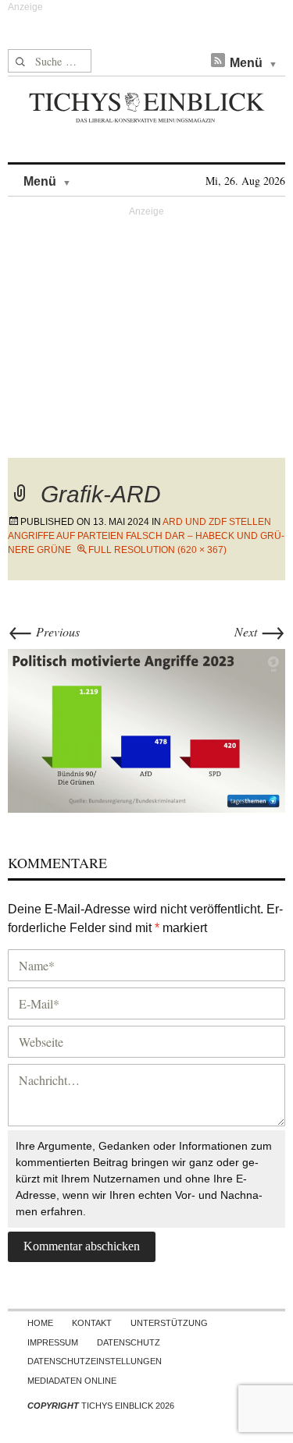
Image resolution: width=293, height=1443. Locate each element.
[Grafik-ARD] (146, 729)
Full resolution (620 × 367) (157, 549)
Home (40, 1323)
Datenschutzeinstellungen (94, 1361)
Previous (44, 631)
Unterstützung (169, 1323)
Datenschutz (128, 1342)
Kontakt (92, 1323)
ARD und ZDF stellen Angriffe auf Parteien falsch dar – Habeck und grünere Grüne (146, 535)
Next (259, 631)
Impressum (52, 1342)
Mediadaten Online (71, 1380)
